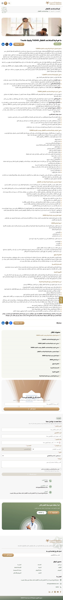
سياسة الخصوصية (17, 570)
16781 (46, 481)
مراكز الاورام (38, 570)
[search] (9, 3)
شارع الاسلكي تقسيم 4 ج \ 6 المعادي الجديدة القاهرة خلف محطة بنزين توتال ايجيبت (29, 493)
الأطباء (59, 567)
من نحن (59, 564)
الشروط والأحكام (17, 573)
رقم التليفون (58, 439)
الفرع (59, 452)
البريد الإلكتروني (57, 432)
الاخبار (39, 573)
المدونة (39, 567)
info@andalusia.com (42, 487)
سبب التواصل (57, 445)
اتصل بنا (19, 564)
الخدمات (39, 564)
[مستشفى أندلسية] (53, 3)
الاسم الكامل (58, 426)
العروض (59, 570)
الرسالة (59, 458)
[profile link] (60, 592)
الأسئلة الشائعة (17, 567)
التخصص (28, 445)
